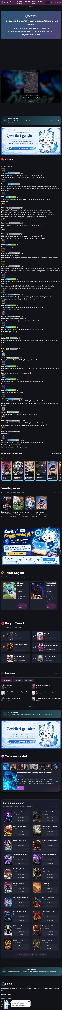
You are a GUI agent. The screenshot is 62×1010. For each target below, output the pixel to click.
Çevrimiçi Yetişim (18, 883)
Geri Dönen (49, 594)
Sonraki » (43, 955)
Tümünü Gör (56, 160)
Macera (20, 591)
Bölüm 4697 (21, 877)
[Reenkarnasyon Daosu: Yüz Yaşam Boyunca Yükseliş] (37, 830)
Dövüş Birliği (45, 883)
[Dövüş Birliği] (37, 887)
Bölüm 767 (21, 920)
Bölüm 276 (50, 831)
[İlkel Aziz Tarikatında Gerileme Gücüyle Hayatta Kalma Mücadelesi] (37, 902)
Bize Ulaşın (4, 1001)
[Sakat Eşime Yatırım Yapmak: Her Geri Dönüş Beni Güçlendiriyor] (37, 873)
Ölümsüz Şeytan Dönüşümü (31, 98)
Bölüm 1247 (50, 817)
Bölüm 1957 (21, 863)
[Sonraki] (58, 100)
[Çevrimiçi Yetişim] (8, 887)
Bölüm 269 (50, 877)
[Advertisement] (31, 54)
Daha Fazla (56, 673)
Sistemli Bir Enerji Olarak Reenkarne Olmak (20, 855)
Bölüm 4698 (21, 874)
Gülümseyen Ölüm (18, 926)
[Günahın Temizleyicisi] (8, 944)
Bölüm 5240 (50, 863)
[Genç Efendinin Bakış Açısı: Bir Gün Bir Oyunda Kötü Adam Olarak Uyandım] (8, 830)
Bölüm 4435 (50, 888)
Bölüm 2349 (50, 934)
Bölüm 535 (50, 906)
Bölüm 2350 (50, 931)
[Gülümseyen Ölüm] (8, 930)
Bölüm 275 (50, 834)
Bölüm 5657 (21, 817)
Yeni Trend (18, 680)
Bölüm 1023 (21, 945)
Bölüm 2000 (50, 845)
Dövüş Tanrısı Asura (50, 634)
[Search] (48, 2)
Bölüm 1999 (50, 849)
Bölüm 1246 (50, 820)
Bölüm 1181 (21, 845)
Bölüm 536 (50, 902)
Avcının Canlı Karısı (48, 940)
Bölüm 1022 (21, 948)
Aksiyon (49, 589)
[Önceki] (4, 100)
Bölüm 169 (21, 902)
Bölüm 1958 (21, 860)
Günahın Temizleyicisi (19, 940)
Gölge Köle (17, 634)
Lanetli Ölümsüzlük (48, 812)
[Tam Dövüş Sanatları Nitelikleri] (8, 873)
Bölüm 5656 (21, 820)
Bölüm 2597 (21, 888)
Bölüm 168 (21, 906)
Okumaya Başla (21, 606)
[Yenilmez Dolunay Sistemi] (37, 845)
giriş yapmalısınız (21, 447)
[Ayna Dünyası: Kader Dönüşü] (37, 916)
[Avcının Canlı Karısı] (37, 944)
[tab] (28, 101)
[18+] (40, 658)
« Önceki (19, 955)
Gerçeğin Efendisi (47, 926)
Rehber (3, 1007)
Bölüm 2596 (21, 891)
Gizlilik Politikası (6, 998)
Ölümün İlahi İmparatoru (49, 854)
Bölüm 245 (50, 920)
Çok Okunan (7, 680)
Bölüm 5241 (50, 860)
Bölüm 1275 (50, 948)
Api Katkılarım (5, 1004)
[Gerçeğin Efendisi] (37, 930)
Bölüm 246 (50, 917)
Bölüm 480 (21, 834)
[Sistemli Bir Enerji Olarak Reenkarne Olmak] (8, 859)
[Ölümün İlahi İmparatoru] (37, 859)
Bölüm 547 (21, 934)
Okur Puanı (28, 680)
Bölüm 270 (50, 874)
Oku (19, 788)
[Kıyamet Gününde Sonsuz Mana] (8, 816)
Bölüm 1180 (21, 849)
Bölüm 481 (21, 831)
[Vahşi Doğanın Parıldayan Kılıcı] (8, 902)
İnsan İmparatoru (19, 656)
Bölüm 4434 (50, 891)
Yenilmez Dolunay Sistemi (49, 840)
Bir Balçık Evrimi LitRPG (20, 585)
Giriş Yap (58, 2)
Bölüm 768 (21, 917)
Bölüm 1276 (50, 945)
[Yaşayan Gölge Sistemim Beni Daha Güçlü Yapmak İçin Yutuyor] (8, 845)
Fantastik (20, 589)
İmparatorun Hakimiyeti (51, 645)
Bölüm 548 (21, 931)
